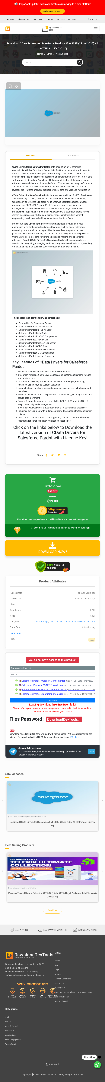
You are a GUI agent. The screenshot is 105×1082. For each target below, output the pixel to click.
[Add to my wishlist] (10, 86)
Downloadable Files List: (21, 668)
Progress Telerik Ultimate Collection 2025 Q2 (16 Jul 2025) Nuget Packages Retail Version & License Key (52, 895)
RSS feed (38, 19)
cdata (92, 640)
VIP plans (74, 737)
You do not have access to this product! (52, 660)
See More (52, 910)
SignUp (62, 19)
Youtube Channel (62, 996)
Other (49, 53)
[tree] (52, 687)
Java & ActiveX (56, 621)
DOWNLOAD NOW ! (52, 551)
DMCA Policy (60, 987)
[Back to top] (97, 1074)
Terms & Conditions (63, 978)
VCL (93, 621)
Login (51, 19)
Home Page (15, 632)
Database (9, 1030)
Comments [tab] (73, 155)
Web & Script (62, 53)
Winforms (26, 888)
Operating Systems (13, 1039)
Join (91, 751)
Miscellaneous (84, 621)
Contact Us (24, 19)
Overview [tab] (30, 155)
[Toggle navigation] (96, 28)
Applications (10, 1035)
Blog (56, 965)
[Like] (16, 86)
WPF (31, 888)
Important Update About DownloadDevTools (73, 992)
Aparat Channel (61, 1001)
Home (11, 19)
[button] (102, 800)
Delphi (8, 1021)
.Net (7, 1017)
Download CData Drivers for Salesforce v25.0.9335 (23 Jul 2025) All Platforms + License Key (52, 823)
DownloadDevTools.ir (64, 719)
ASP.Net (20, 888)
